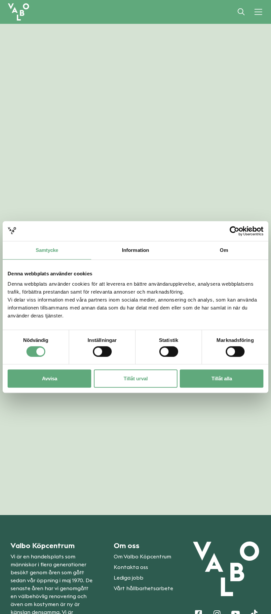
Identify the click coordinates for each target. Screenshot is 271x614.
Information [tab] (135, 250)
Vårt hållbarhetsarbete (143, 588)
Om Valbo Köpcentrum (142, 556)
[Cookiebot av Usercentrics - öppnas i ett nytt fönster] (234, 231)
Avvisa (49, 378)
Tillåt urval (136, 378)
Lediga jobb (128, 578)
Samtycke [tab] (47, 250)
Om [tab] (224, 250)
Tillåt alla (222, 378)
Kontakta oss (131, 567)
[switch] (102, 351)
